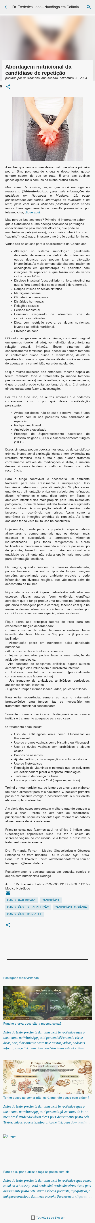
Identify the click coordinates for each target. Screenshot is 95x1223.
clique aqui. (33, 212)
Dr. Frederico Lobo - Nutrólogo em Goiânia (45, 7)
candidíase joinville (24, 914)
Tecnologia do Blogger (50, 1217)
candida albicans (21, 900)
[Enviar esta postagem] (8, 895)
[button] (8, 87)
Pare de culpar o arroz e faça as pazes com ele (36, 1171)
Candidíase (51, 900)
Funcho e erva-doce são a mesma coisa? (32, 1023)
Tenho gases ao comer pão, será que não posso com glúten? (46, 1097)
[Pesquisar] (88, 7)
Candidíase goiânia (71, 907)
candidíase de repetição (28, 907)
